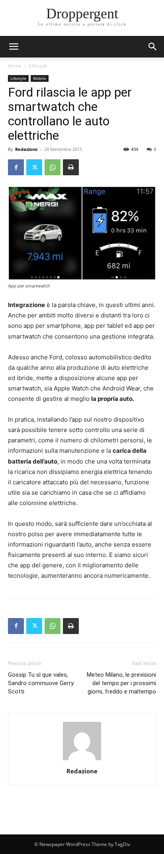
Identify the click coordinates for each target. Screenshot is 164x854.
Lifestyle (38, 65)
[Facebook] (16, 167)
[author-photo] (82, 760)
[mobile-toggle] (13, 46)
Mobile (39, 78)
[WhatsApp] (53, 167)
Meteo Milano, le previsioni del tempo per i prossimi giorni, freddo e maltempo (121, 683)
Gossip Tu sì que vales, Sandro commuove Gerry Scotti (41, 683)
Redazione (26, 149)
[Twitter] (34, 167)
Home (14, 65)
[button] (153, 46)
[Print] (71, 167)
